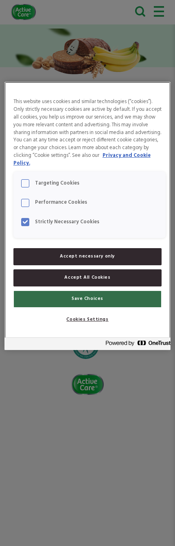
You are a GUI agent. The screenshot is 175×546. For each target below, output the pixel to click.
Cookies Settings (87, 319)
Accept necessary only (87, 256)
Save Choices (87, 298)
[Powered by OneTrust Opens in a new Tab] (135, 345)
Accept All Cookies (87, 277)
